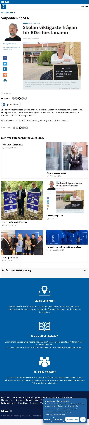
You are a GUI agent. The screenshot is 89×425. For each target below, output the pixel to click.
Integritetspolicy (59, 414)
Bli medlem (54, 397)
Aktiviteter (5, 397)
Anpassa (47, 419)
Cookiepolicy (49, 414)
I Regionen (19, 400)
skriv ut (7, 98)
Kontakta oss (32, 400)
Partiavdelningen (8, 403)
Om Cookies (26, 416)
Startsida (34, 403)
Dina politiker (67, 397)
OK (83, 419)
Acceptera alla (72, 419)
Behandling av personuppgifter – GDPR (30, 397)
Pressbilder (23, 403)
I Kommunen (6, 400)
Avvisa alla (59, 419)
